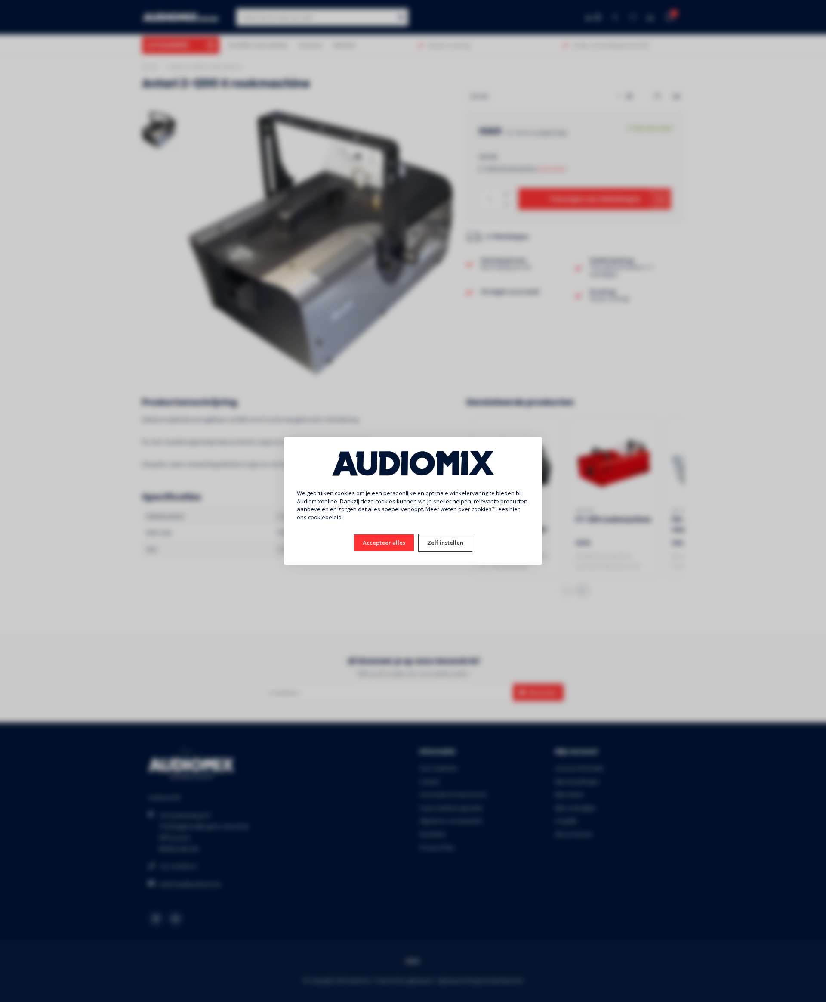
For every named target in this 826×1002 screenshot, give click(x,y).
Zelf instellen (445, 542)
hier (514, 509)
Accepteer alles (384, 542)
